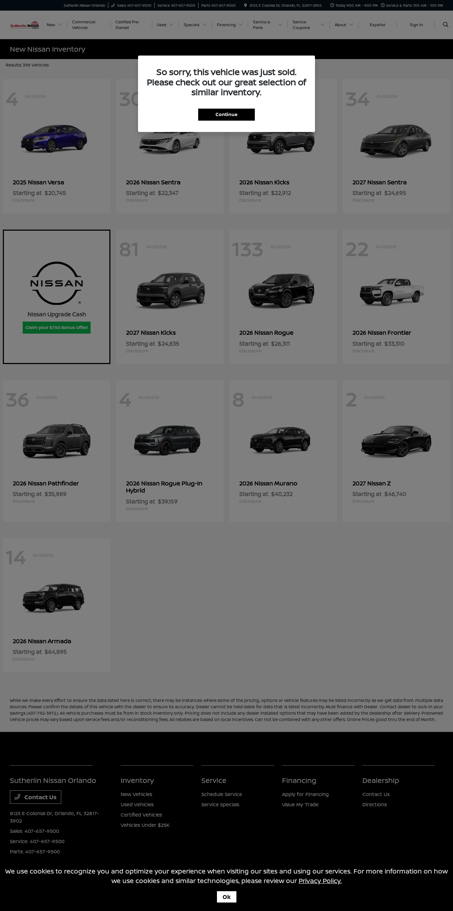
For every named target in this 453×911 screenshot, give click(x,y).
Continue (226, 114)
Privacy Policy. (320, 880)
